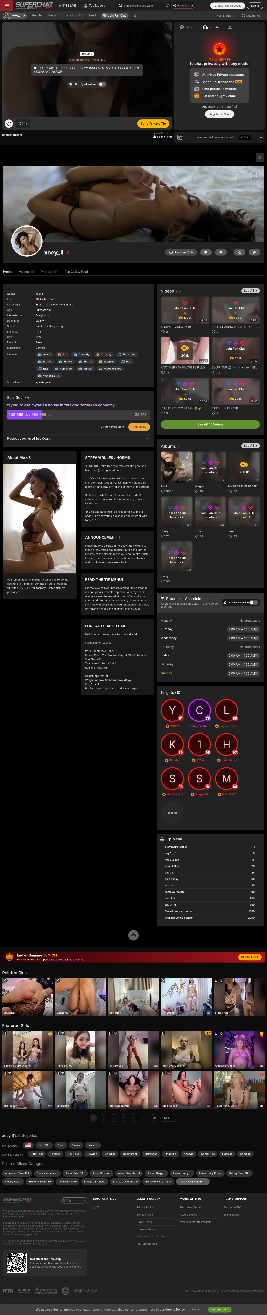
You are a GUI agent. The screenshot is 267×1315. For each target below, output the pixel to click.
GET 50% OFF (250, 957)
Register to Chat (219, 114)
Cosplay (106, 354)
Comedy (84, 354)
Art (65, 354)
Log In (255, 5)
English (70, 1200)
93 (168, 581)
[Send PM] (254, 252)
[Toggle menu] (6, 5)
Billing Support (232, 1214)
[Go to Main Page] (34, 5)
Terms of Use (145, 1214)
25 (218, 372)
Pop (128, 361)
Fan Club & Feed (76, 272)
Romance (66, 368)
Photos (75, 15)
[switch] (253, 602)
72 (168, 536)
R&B (45, 368)
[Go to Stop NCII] (86, 1291)
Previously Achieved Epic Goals (28, 438)
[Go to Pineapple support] (66, 1291)
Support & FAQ (232, 1207)
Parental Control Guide (150, 1236)
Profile (37, 15)
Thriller (87, 368)
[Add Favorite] (9, 123)
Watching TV (51, 375)
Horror (88, 361)
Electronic (129, 354)
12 (167, 372)
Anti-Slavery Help (147, 1243)
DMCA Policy (144, 1222)
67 (202, 536)
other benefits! (227, 106)
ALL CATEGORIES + (192, 1181)
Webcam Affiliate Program (196, 1222)
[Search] (167, 6)
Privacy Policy (145, 1207)
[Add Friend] (239, 252)
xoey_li (8, 1135)
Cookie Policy (175, 1309)
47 (235, 536)
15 (201, 491)
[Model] (260, 157)
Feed (92, 15)
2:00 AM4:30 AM (242, 629)
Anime (47, 354)
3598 (169, 491)
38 (235, 491)
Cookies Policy (146, 1229)
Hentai (68, 361)
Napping (109, 361)
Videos (54, 15)
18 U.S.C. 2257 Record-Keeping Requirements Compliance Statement (222, 1291)
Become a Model (190, 1207)
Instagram (45, 382)
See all (249, 290)
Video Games (112, 368)
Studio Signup (188, 1214)
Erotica (47, 361)
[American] (28, 1145)
